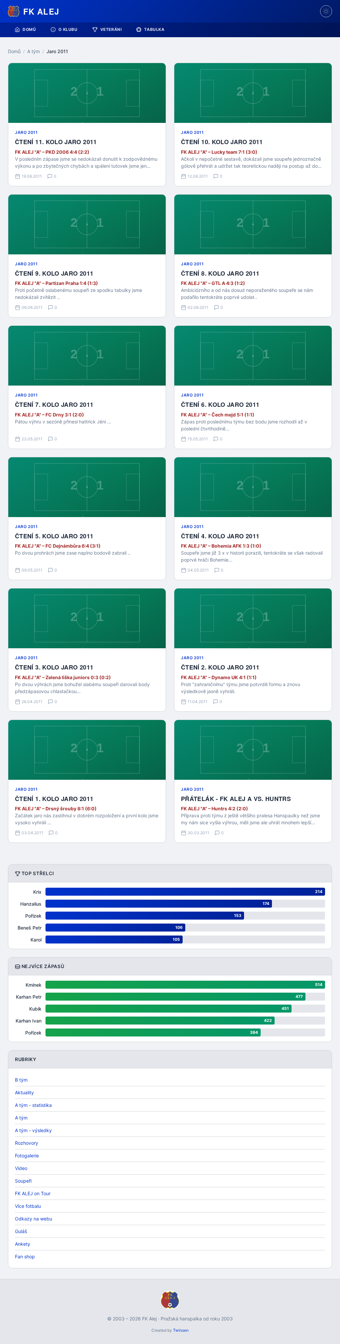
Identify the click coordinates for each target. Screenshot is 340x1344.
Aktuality (24, 1092)
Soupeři (23, 1181)
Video (21, 1168)
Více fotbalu (28, 1206)
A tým (33, 51)
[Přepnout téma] (326, 11)
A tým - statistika (33, 1105)
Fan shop (25, 1256)
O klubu (67, 29)
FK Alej (41, 11)
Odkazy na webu (33, 1218)
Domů (29, 29)
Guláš (21, 1231)
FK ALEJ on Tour (32, 1193)
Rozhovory (26, 1143)
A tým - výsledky (33, 1130)
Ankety (22, 1244)
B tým (21, 1080)
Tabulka (154, 29)
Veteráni (111, 29)
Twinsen (181, 1330)
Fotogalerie (27, 1155)
